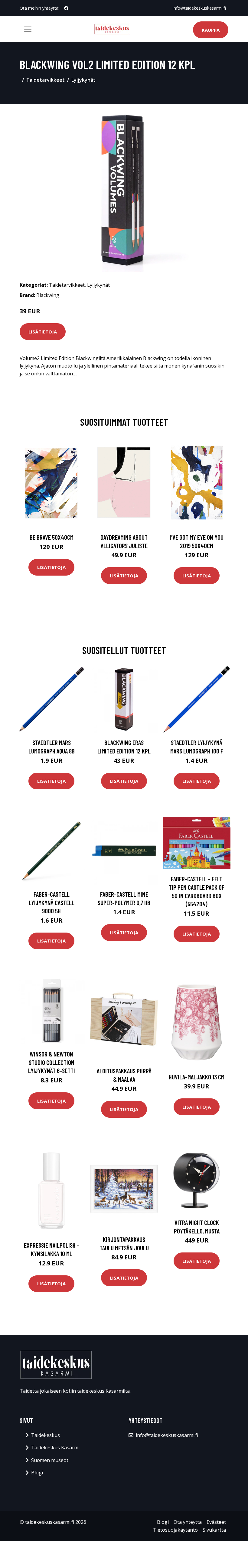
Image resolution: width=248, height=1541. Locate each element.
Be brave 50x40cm (51, 537)
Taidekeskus (45, 1435)
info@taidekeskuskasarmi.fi (199, 8)
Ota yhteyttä (188, 1522)
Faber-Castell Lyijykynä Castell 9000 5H (51, 902)
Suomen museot (49, 1460)
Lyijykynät (83, 80)
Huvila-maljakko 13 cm (196, 1077)
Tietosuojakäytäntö (175, 1530)
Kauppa (211, 30)
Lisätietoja (42, 332)
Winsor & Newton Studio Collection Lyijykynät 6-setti (51, 1062)
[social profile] (66, 8)
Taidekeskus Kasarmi (55, 1447)
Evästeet (216, 1522)
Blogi (37, 1472)
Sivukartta (214, 1530)
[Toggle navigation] (28, 29)
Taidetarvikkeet (45, 80)
